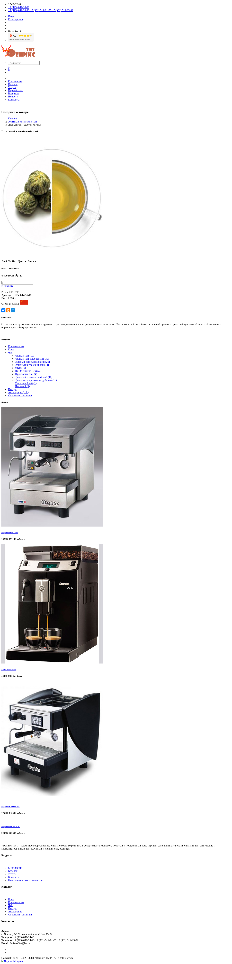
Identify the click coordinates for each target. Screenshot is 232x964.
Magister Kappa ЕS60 (10, 806)
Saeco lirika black (8, 669)
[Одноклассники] (8, 310)
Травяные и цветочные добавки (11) (36, 380)
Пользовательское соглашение (25, 880)
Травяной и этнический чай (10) (33, 377)
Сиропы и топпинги (20, 395)
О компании (15, 81)
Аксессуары (15, 911)
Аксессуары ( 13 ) (18, 392)
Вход (11, 16)
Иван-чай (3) (22, 386)
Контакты (14, 99)
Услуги (12, 87)
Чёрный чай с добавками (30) (32, 358)
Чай (10, 352)
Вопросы (13, 93)
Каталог (12, 84)
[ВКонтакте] (3, 310)
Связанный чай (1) (26, 383)
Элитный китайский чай (22, 121)
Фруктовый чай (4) (26, 374)
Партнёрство (15, 90)
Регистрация (15, 19)
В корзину (7, 285)
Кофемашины (16, 346)
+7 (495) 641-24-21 (18, 7)
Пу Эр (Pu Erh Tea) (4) (27, 370)
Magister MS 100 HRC (10, 827)
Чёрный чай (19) (24, 355)
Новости (13, 96)
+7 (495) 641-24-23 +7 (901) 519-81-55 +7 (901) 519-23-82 (40, 10)
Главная (12, 118)
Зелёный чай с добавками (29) (32, 361)
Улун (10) (20, 367)
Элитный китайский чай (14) (32, 364)
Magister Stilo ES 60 (9, 532)
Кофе (11, 349)
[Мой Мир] (13, 310)
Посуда (12, 389)
